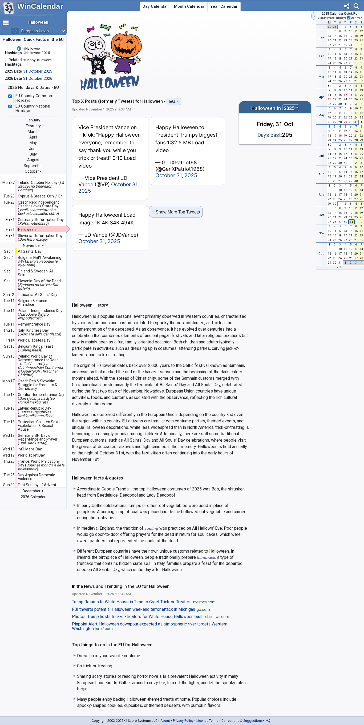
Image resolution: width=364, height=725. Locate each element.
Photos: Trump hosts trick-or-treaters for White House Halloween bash (150, 616)
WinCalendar (40, 6)
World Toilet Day (31, 455)
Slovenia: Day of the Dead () (39, 285)
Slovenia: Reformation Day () (40, 237)
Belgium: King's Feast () (35, 348)
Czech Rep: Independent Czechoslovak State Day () (38, 208)
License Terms (207, 721)
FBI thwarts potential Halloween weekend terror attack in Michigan (141, 609)
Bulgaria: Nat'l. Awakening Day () (39, 261)
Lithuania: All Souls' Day (37, 294)
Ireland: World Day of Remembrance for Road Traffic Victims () (40, 365)
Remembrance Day (34, 324)
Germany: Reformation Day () (41, 221)
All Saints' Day (30, 251)
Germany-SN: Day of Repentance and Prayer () (38, 439)
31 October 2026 (37, 78)
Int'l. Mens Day (30, 449)
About (165, 721)
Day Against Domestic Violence (36, 477)
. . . (33, 176)
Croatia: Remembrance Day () (41, 398)
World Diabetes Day (34, 340)
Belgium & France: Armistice (33, 303)
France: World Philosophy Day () (41, 465)
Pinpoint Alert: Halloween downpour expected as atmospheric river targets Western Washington (149, 626)
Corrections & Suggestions (242, 721)
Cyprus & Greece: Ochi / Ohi (40, 196)
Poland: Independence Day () (40, 314)
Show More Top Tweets (176, 212)
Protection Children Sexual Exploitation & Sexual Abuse (40, 425)
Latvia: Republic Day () (36, 412)
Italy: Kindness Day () (39, 332)
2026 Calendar (33, 497)
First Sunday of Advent (37, 485)
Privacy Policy (183, 721)
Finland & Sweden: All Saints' (36, 273)
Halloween (27, 229)
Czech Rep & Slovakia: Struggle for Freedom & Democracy (37, 385)
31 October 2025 (37, 71)
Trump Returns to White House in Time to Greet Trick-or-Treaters (144, 602)
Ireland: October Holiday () (41, 186)
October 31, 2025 (176, 175)
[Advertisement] (263, 54)
